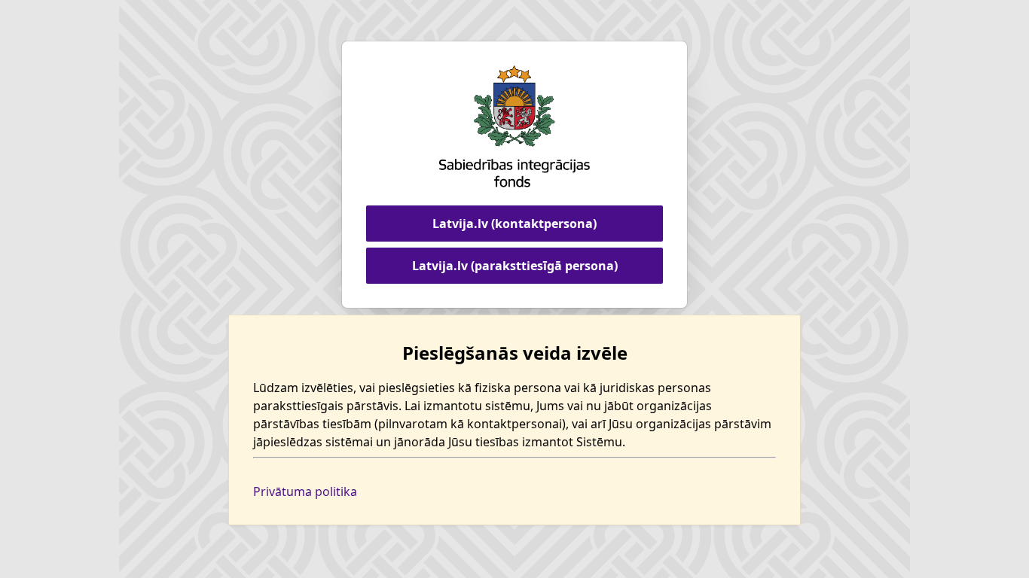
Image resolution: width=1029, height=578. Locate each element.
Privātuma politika (305, 491)
